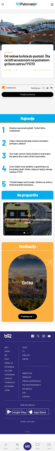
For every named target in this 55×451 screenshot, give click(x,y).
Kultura (8, 371)
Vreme (25, 359)
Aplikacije (27, 389)
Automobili (9, 386)
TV (23, 351)
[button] (24, 232)
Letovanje (8, 52)
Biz (6, 355)
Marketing (27, 373)
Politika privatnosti (31, 385)
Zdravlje (9, 363)
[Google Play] (16, 412)
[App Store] (38, 412)
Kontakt (26, 397)
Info (6, 347)
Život (7, 359)
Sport (7, 351)
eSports (8, 378)
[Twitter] (38, 336)
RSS (24, 393)
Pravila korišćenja (31, 381)
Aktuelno (27, 215)
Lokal (7, 390)
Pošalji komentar (27, 94)
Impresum (26, 377)
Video (25, 347)
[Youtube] (49, 336)
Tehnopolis (10, 382)
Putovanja (9, 367)
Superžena (10, 375)
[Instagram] (43, 336)
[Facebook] (32, 336)
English (26, 355)
